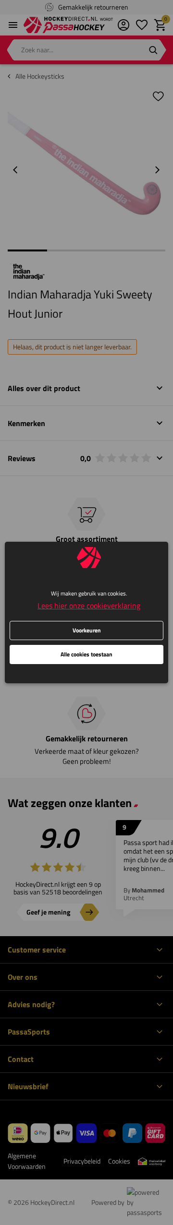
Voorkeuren (87, 630)
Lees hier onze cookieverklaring (88, 605)
